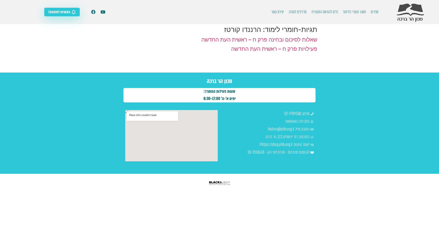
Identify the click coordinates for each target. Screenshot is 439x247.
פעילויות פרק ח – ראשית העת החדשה (274, 48)
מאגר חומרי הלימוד (354, 12)
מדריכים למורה (298, 12)
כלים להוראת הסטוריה (324, 12)
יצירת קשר (277, 12)
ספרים (374, 12)
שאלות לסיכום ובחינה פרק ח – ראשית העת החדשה (259, 39)
